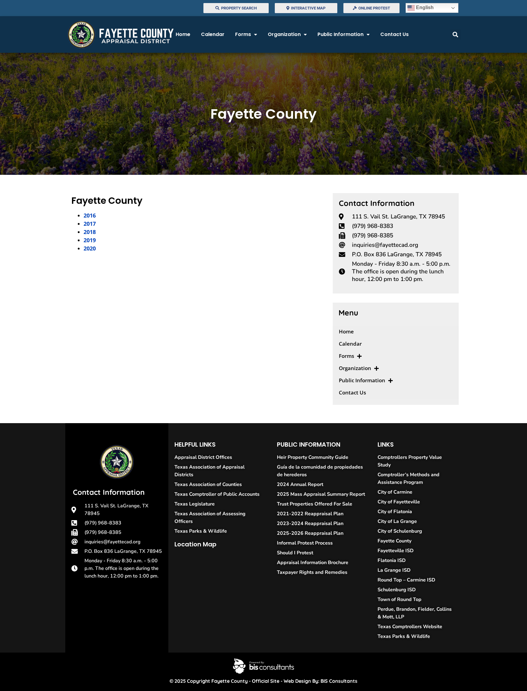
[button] (455, 35)
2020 (90, 248)
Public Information (340, 34)
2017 (90, 223)
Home (183, 34)
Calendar (212, 34)
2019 (90, 240)
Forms (243, 34)
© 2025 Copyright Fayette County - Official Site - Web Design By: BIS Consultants (263, 681)
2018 (90, 232)
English (424, 7)
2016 (90, 215)
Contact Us (394, 34)
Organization (284, 34)
